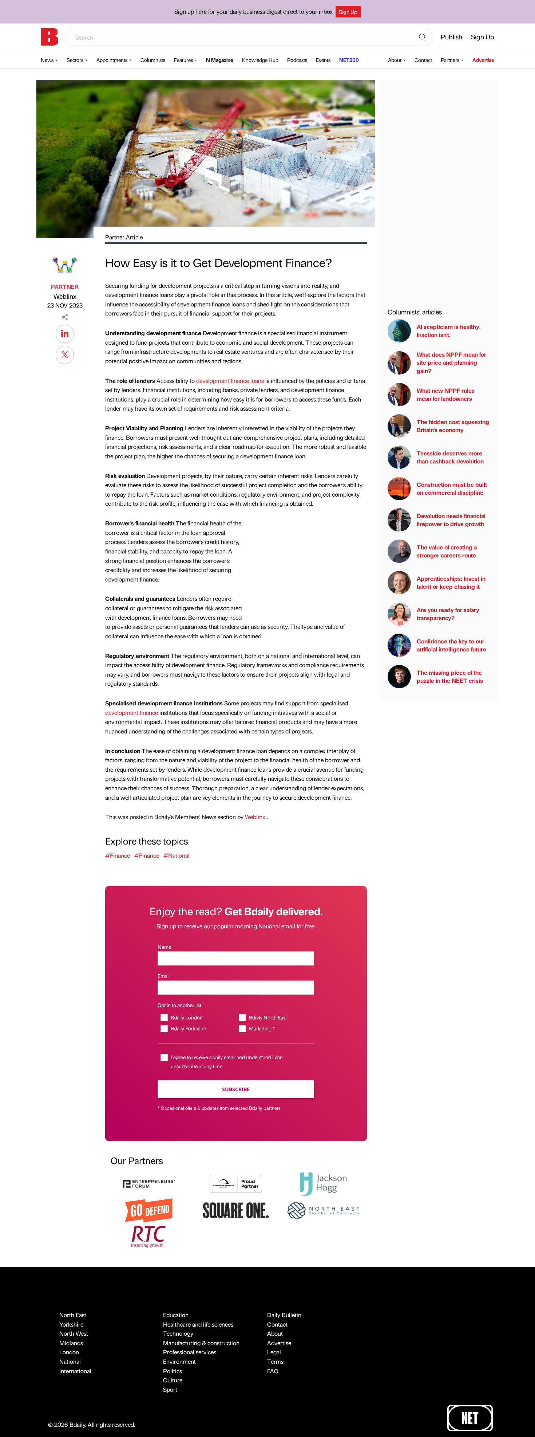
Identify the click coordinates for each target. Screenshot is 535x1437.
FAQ (272, 1371)
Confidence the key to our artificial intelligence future (451, 645)
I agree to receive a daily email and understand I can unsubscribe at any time (227, 1061)
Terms (275, 1361)
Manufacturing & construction (201, 1343)
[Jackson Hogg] (323, 1183)
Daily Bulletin (284, 1315)
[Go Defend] (149, 1209)
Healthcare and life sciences (198, 1324)
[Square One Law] (236, 1209)
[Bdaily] (49, 37)
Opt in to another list (179, 1005)
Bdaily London (186, 1017)
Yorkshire (71, 1324)
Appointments (111, 59)
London (69, 1352)
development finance (131, 712)
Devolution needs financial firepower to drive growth (451, 520)
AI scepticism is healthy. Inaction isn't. (449, 330)
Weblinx (65, 296)
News (47, 59)
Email (164, 975)
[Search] (422, 37)
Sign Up (348, 11)
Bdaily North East (267, 1017)
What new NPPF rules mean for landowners (446, 394)
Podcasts (297, 59)
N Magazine (219, 59)
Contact (423, 59)
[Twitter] (65, 353)
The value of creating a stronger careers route (447, 551)
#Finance (117, 855)
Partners (450, 59)
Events (323, 59)
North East (72, 1315)
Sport (170, 1389)
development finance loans (230, 380)
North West (73, 1333)
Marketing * (261, 1028)
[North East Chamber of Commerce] (323, 1209)
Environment (179, 1361)
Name (164, 946)
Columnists (152, 59)
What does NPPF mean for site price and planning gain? (451, 363)
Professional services (189, 1352)
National (70, 1361)
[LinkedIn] (65, 332)
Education (176, 1315)
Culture (172, 1380)
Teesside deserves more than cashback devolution (450, 457)
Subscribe (236, 1089)
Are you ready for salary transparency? (448, 614)
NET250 (349, 59)
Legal (274, 1352)
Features (183, 59)
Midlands (71, 1343)
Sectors (75, 59)
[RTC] (149, 1236)
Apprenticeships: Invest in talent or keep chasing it (451, 582)
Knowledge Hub (260, 59)
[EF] (149, 1183)
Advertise (483, 59)
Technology (178, 1333)
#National (176, 855)
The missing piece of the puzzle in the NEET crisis (450, 676)
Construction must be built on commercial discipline (452, 488)
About (394, 59)
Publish (451, 36)
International (75, 1371)
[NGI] (236, 1183)
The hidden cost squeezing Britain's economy (453, 426)
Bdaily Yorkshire (188, 1028)
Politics (172, 1371)
